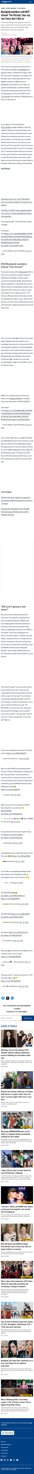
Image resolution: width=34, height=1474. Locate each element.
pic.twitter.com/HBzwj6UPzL (12, 814)
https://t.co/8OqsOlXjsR (21, 856)
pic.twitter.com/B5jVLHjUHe (19, 419)
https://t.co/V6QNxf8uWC (11, 957)
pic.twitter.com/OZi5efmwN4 (12, 917)
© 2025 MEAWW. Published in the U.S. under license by (15, 1423)
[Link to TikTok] (14, 1460)
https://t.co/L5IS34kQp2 (14, 234)
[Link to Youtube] (11, 1460)
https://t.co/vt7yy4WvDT (10, 789)
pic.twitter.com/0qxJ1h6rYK (11, 935)
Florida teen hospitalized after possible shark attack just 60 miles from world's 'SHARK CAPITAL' (15, 512)
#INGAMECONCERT (21, 240)
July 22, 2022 (15, 822)
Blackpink (23, 70)
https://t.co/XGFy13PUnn (13, 835)
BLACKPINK (6, 127)
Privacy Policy (4, 1447)
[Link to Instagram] (5, 1460)
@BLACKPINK (13, 243)
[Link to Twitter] (8, 1460)
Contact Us (4, 1456)
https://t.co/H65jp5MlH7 (10, 899)
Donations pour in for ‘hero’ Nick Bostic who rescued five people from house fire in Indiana (16, 202)
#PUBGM (4, 243)
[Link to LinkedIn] (17, 1460)
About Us (3, 1441)
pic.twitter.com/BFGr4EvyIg (11, 838)
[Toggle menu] (31, 2)
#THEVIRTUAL (6, 240)
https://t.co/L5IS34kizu (13, 410)
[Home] (6, 1)
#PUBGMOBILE (26, 237)
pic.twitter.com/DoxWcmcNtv (12, 246)
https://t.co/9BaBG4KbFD (17, 753)
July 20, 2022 (16, 795)
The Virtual (5, 96)
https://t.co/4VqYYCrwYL (18, 932)
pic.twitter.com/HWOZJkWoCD (13, 896)
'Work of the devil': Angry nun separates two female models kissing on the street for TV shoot (17, 500)
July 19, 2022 (24, 758)
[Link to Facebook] (1, 1460)
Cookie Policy (4, 1450)
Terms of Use (4, 1453)
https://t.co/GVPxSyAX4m (10, 981)
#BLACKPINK (14, 237)
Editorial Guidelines (6, 1444)
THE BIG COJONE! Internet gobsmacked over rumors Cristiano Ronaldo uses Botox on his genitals (16, 213)
